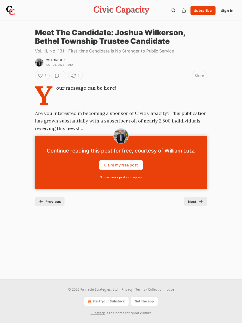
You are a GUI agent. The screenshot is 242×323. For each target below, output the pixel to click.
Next (192, 201)
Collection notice (161, 289)
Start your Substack (108, 301)
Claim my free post (121, 165)
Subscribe (203, 10)
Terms (140, 289)
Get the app (144, 301)
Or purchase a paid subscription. (121, 177)
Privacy (127, 289)
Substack (98, 313)
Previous (53, 201)
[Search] (173, 10)
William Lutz (55, 60)
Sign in (227, 10)
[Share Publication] (184, 10)
